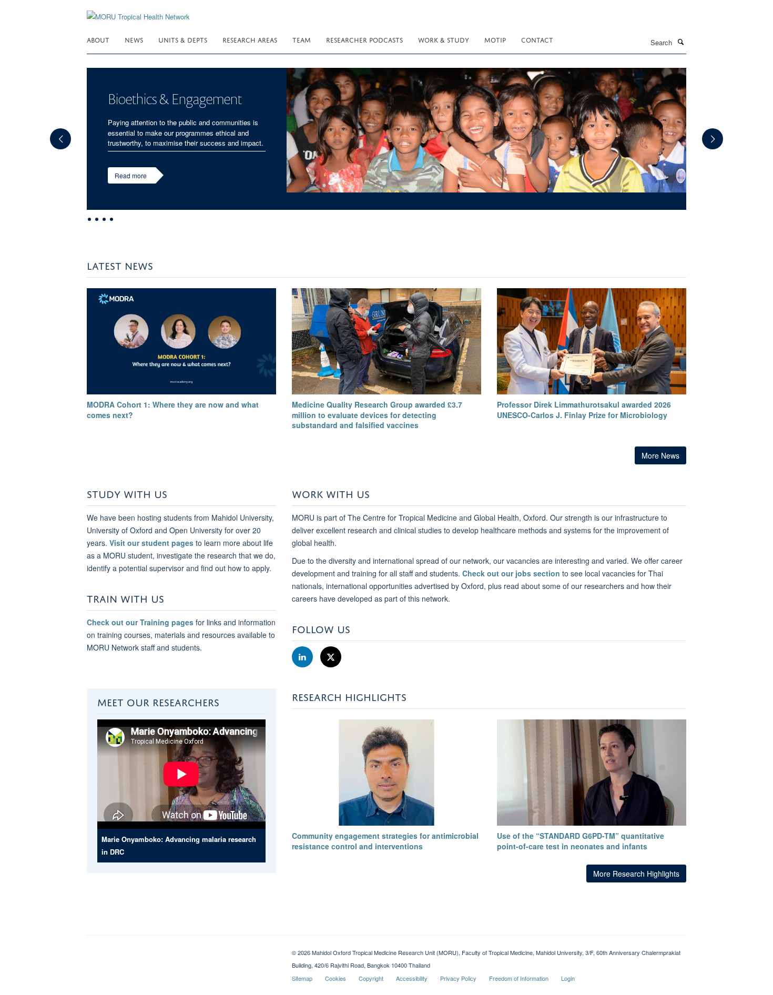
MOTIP (495, 39)
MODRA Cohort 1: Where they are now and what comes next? (173, 409)
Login (568, 978)
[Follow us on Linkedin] (303, 657)
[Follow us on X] (330, 657)
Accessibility (412, 978)
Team (301, 39)
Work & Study (443, 39)
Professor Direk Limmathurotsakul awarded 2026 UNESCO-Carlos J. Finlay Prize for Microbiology (584, 409)
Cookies (335, 978)
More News (660, 455)
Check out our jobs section (511, 573)
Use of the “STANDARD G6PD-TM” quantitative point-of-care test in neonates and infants (580, 840)
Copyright (371, 978)
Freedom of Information (518, 978)
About (98, 39)
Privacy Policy (458, 978)
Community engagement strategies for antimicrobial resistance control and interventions (385, 840)
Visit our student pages (151, 542)
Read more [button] (131, 175)
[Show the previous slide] (55, 133)
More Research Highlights (636, 873)
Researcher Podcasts (364, 39)
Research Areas (249, 39)
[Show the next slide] (717, 133)
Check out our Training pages (140, 622)
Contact (537, 39)
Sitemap (302, 978)
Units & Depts (182, 39)
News (134, 39)
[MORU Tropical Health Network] (138, 10)
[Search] (680, 41)
